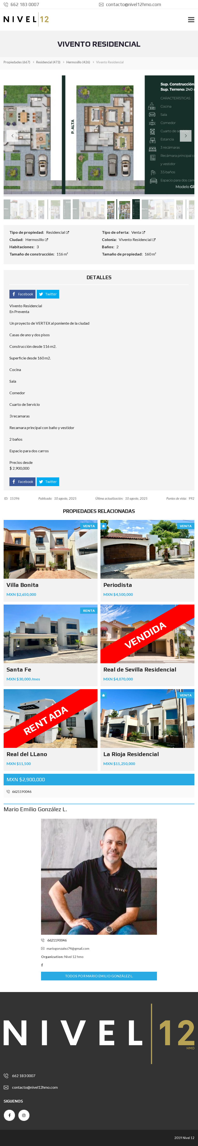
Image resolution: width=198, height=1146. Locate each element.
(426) (78, 62)
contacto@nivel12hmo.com (133, 4)
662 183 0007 (24, 4)
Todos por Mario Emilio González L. (99, 976)
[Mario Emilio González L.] (99, 877)
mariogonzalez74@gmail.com (68, 948)
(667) (17, 62)
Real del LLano (27, 754)
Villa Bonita (23, 585)
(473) (48, 62)
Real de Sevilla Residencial (139, 669)
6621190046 (21, 791)
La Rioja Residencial (131, 754)
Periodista (117, 585)
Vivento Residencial (135, 239)
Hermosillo (35, 239)
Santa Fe (19, 669)
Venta (136, 232)
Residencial (56, 232)
